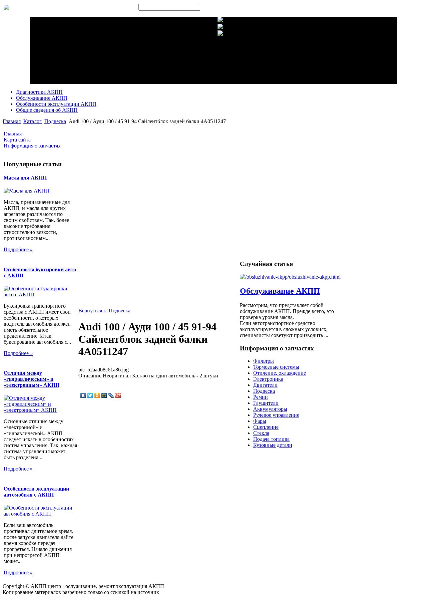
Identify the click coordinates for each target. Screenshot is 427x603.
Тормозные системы (276, 367)
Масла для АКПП (25, 178)
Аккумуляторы (270, 409)
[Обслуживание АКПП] (290, 277)
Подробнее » (18, 249)
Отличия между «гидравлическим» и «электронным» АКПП (31, 379)
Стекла (261, 433)
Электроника (268, 379)
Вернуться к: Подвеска (104, 310)
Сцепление (266, 427)
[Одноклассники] (97, 395)
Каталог (32, 121)
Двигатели (265, 385)
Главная (12, 121)
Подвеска (55, 121)
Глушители (266, 403)
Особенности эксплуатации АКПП (56, 104)
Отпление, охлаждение (279, 373)
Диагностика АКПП (39, 92)
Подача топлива (271, 439)
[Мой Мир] (104, 395)
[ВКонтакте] (83, 395)
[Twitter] (90, 395)
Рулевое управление (276, 415)
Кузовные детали (272, 445)
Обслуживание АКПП (41, 98)
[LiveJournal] (111, 395)
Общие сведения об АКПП (47, 110)
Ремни (260, 397)
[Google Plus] (118, 395)
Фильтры (263, 361)
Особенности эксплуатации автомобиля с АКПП (36, 492)
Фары (259, 421)
